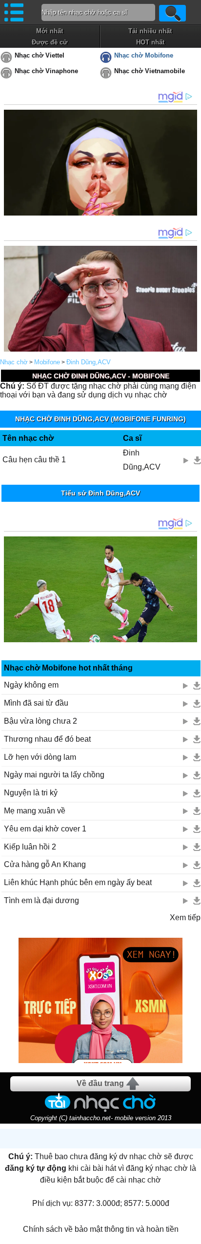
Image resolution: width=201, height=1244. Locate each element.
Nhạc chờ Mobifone (143, 55)
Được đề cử (49, 42)
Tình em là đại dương (41, 900)
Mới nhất (49, 31)
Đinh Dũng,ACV (88, 362)
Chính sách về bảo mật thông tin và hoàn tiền (101, 1229)
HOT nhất (150, 42)
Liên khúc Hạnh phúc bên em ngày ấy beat (78, 882)
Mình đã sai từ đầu (36, 703)
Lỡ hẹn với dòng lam (40, 757)
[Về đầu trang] (191, 1234)
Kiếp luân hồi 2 (30, 847)
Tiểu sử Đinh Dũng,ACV (100, 493)
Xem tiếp (185, 917)
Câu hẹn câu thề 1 (34, 459)
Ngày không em (31, 685)
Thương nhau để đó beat (47, 739)
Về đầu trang (100, 1083)
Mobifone (47, 362)
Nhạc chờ (14, 362)
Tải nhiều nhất (150, 31)
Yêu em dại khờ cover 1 (45, 829)
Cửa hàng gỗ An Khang (45, 864)
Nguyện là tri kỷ (31, 793)
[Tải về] (197, 460)
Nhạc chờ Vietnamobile (149, 71)
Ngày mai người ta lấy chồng (54, 774)
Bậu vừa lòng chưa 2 (40, 721)
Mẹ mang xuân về (34, 811)
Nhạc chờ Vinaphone (46, 71)
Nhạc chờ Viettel (39, 55)
